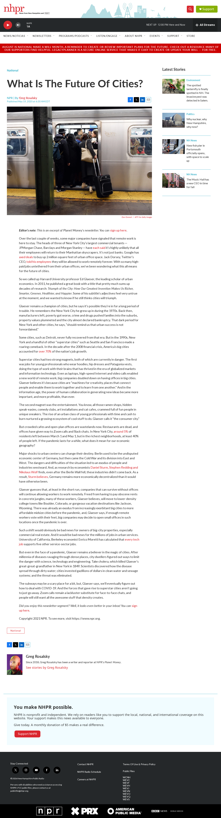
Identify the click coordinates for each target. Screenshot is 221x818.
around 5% (121, 431)
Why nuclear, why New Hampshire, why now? (196, 122)
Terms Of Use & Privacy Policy (139, 764)
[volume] (18, 25)
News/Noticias (14, 36)
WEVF (126, 782)
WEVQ (126, 796)
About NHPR (133, 36)
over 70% (45, 351)
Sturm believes (38, 477)
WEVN (126, 791)
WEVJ (126, 788)
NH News (191, 140)
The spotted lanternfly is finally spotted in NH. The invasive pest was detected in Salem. (197, 93)
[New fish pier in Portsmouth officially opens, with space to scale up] (173, 146)
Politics (190, 114)
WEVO (126, 794)
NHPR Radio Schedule (89, 771)
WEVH (126, 785)
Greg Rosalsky (28, 98)
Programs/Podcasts (74, 36)
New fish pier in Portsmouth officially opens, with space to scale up (197, 153)
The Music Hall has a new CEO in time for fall (197, 183)
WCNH (126, 777)
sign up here (118, 230)
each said (99, 248)
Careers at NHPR (86, 779)
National (12, 70)
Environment (193, 80)
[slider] (23, 25)
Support (208, 9)
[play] (8, 25)
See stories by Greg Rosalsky (47, 667)
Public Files (129, 771)
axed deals (26, 257)
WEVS (126, 799)
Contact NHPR (85, 764)
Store (191, 36)
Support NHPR (27, 734)
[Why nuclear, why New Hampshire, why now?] (173, 120)
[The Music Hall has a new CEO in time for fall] (173, 180)
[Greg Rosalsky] (14, 664)
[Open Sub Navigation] (27, 35)
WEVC (126, 780)
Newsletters (42, 36)
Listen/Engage (106, 36)
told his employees (38, 261)
